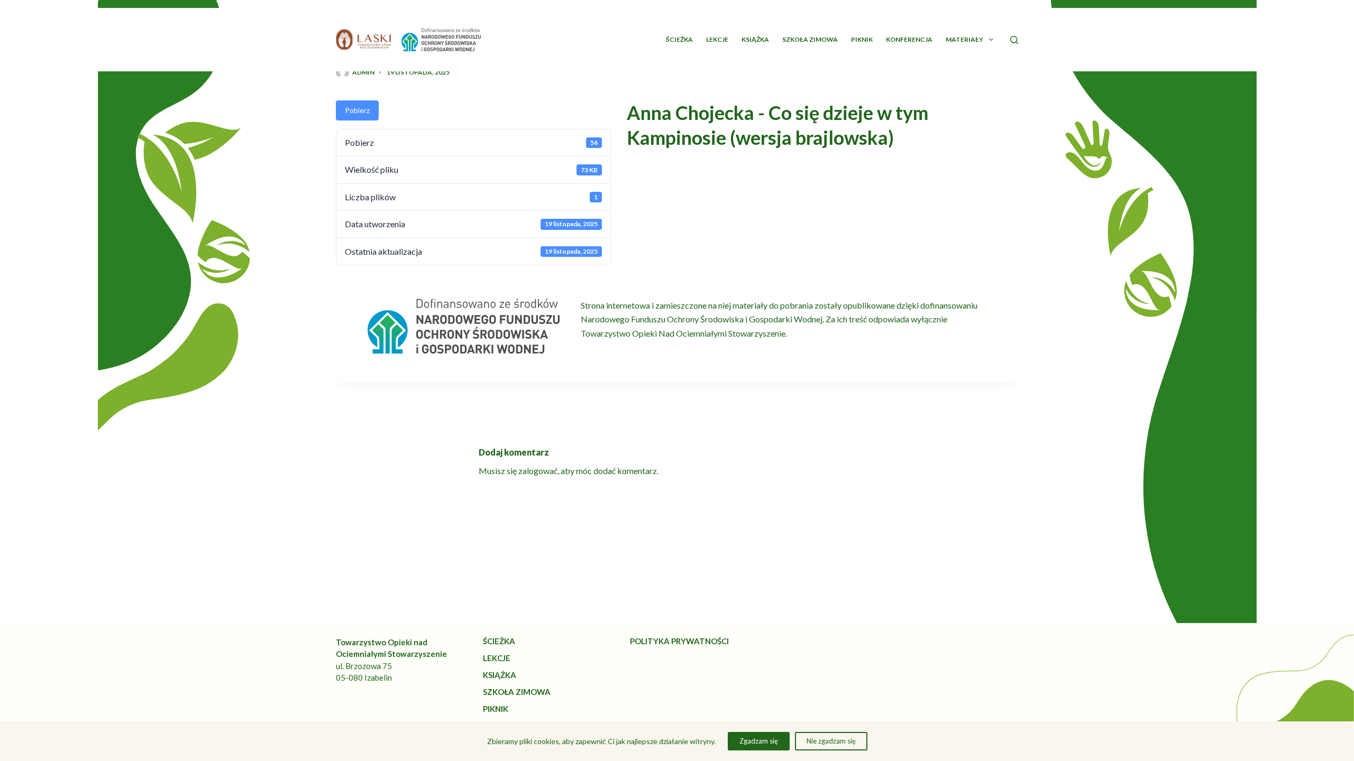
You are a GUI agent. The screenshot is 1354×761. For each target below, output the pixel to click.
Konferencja (909, 39)
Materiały (964, 39)
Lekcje (717, 39)
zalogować (537, 471)
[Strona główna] (363, 39)
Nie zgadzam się (831, 741)
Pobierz (357, 110)
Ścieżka (679, 39)
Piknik (862, 39)
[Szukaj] (1014, 40)
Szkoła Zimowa (810, 39)
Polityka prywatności (679, 641)
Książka (755, 39)
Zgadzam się (758, 741)
